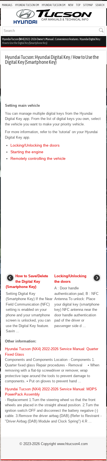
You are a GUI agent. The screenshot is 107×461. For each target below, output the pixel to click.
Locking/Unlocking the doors (35, 145)
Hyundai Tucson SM (53, 5)
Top (78, 5)
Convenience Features (66, 39)
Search (99, 5)
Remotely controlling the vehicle (38, 158)
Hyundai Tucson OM (27, 5)
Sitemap (88, 5)
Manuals (7, 5)
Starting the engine (26, 152)
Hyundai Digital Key (90, 39)
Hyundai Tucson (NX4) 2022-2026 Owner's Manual (28, 39)
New (70, 5)
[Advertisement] (53, 83)
